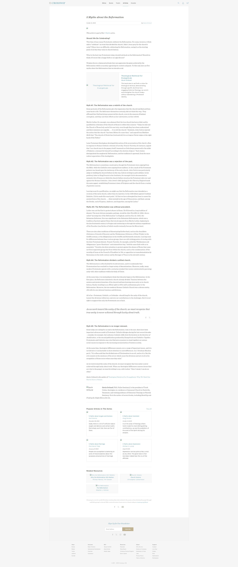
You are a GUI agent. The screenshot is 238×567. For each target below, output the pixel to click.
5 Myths (107, 33)
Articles (125, 3)
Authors (74, 553)
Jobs (137, 553)
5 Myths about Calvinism (131, 416)
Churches (90, 551)
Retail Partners (91, 547)
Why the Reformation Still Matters (102, 477)
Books (111, 3)
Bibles (104, 3)
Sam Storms (93, 418)
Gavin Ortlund (147, 23)
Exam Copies (123, 553)
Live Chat (154, 549)
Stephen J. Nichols (102, 490)
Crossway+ (90, 553)
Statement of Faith (141, 551)
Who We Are (139, 547)
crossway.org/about (142, 502)
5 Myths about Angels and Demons (100, 416)
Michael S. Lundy (128, 446)
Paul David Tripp (94, 446)
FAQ (153, 553)
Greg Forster (127, 418)
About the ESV (107, 547)
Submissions (155, 555)
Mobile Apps (107, 551)
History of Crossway (141, 549)
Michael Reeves (98, 479)
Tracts (118, 3)
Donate (133, 3)
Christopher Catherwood (135, 479)
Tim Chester (108, 479)
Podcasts (122, 547)
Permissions (155, 558)
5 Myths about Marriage (97, 444)
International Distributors (94, 549)
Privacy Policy (139, 555)
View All (149, 409)
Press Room (123, 549)
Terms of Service (140, 558)
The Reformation (102, 488)
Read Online (107, 549)
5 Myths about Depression (131, 444)
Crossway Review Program (127, 551)
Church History (136, 477)
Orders (154, 551)
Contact (154, 547)
